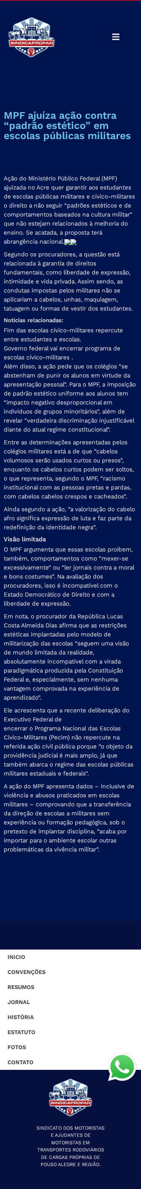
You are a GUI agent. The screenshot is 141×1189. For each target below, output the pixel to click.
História (21, 1017)
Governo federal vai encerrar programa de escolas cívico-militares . (62, 353)
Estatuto (21, 1032)
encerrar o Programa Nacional (45, 728)
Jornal (19, 1002)
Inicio (16, 957)
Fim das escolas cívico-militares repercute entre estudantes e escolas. (63, 335)
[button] (116, 37)
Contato (20, 1062)
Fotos (17, 1047)
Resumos (21, 987)
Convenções (26, 972)
